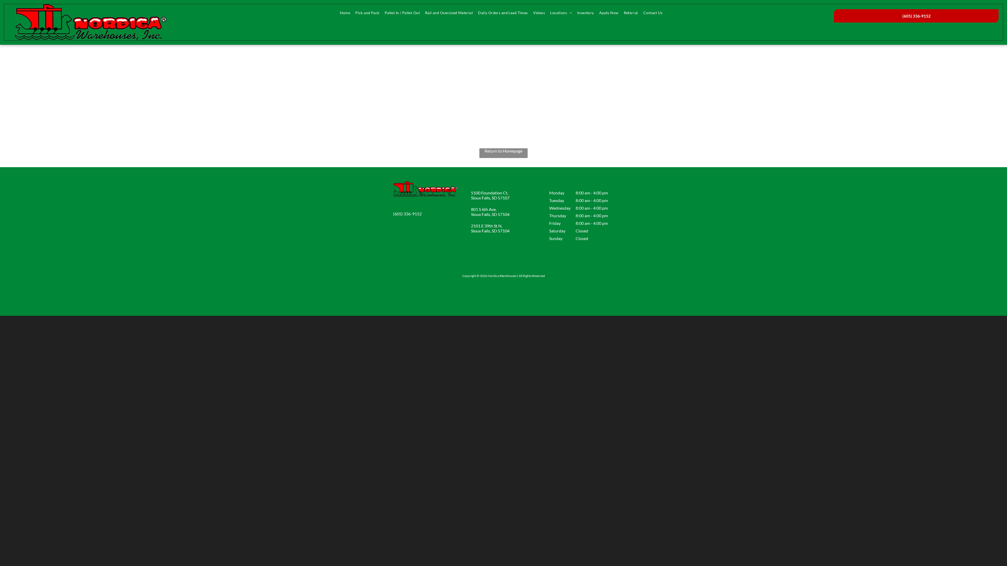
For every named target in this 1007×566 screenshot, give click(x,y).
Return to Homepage (503, 150)
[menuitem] (345, 12)
